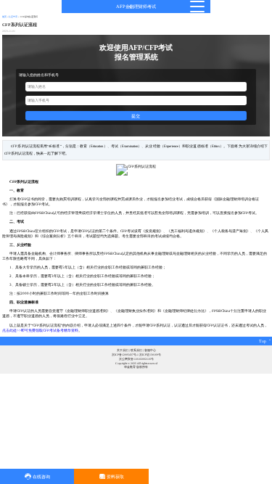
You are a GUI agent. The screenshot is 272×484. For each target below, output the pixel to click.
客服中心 (150, 350)
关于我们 (122, 350)
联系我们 (136, 350)
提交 (135, 115)
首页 (4, 16)
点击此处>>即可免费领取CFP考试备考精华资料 (40, 330)
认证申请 (13, 16)
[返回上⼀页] (130, 6)
